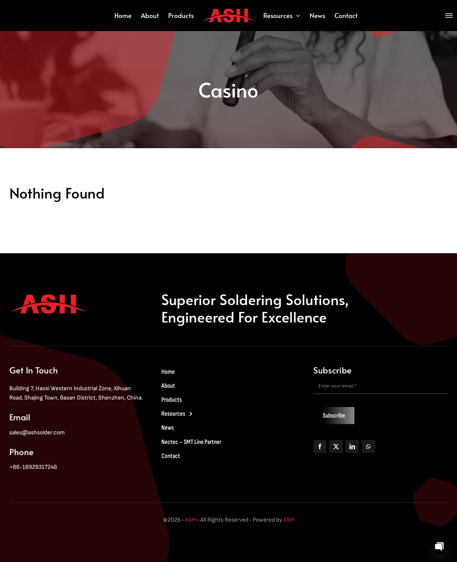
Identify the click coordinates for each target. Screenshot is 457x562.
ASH (190, 519)
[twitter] (336, 446)
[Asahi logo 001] (228, 9)
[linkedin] (352, 446)
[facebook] (319, 446)
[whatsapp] (368, 446)
